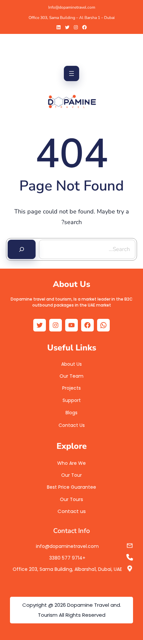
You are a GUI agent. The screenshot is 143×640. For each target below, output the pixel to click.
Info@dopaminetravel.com (71, 7)
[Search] (22, 249)
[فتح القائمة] (71, 73)
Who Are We (71, 463)
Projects (71, 388)
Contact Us (72, 425)
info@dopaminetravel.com (67, 546)
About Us (71, 364)
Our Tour (71, 475)
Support (72, 400)
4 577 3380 (65, 558)
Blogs (71, 412)
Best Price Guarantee (71, 487)
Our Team (71, 376)
